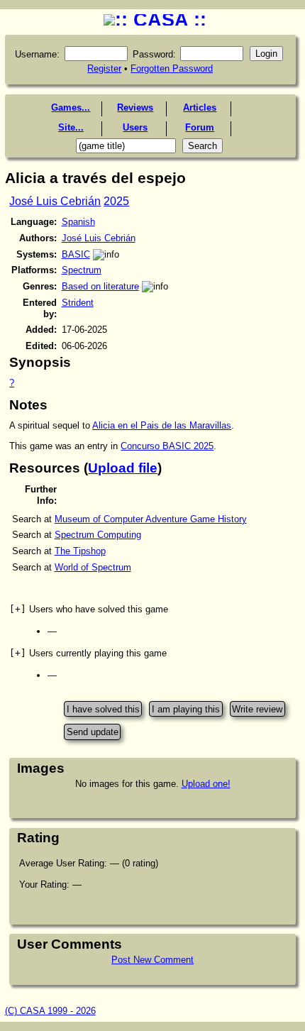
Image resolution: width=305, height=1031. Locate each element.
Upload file (122, 468)
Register (104, 68)
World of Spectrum (93, 567)
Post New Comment (152, 959)
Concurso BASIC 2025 (167, 446)
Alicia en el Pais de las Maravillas (161, 425)
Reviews (135, 107)
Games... (70, 107)
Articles (199, 107)
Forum (199, 127)
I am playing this (186, 708)
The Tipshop (80, 551)
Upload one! (206, 783)
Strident (78, 302)
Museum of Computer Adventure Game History (151, 519)
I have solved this (103, 708)
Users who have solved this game (88, 609)
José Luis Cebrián (55, 201)
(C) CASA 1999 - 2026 (50, 1010)
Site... (71, 127)
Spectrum (81, 270)
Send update (92, 732)
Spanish (78, 221)
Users (135, 127)
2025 (116, 201)
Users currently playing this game (88, 653)
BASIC (76, 254)
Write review (257, 708)
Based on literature (100, 286)
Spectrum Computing (98, 534)
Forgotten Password (172, 68)
